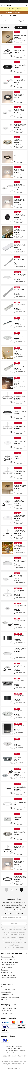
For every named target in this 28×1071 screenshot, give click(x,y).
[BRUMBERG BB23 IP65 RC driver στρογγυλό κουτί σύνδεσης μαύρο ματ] (14, 52)
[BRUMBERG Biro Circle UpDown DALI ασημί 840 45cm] (14, 398)
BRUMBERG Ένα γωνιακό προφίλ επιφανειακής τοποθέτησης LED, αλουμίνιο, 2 (19, 365)
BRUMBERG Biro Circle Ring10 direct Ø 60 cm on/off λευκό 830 (20, 591)
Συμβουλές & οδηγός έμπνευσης (10, 997)
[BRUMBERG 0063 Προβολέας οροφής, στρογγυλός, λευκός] (14, 714)
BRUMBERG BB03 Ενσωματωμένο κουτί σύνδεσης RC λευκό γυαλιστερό (19, 501)
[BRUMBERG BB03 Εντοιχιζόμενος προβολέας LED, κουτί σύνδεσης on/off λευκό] (14, 668)
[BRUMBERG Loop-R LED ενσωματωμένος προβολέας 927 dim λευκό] (14, 624)
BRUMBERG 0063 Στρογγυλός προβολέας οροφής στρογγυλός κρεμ (19, 350)
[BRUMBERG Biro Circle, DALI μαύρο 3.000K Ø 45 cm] (14, 488)
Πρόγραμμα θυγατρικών (8, 989)
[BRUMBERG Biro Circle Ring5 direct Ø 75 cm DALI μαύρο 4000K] (14, 533)
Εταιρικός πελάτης (6, 992)
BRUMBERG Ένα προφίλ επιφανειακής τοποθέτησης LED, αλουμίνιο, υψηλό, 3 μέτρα (20, 290)
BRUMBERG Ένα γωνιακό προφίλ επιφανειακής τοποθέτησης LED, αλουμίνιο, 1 (19, 305)
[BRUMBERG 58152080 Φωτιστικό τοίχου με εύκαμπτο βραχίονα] (14, 639)
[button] (11, 41)
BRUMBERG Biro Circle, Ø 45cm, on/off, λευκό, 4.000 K (20, 516)
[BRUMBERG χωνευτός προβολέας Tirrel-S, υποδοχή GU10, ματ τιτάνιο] (14, 759)
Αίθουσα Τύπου (5, 1000)
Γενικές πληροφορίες (9, 1005)
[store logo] (8, 5)
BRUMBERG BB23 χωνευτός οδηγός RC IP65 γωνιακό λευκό (20, 80)
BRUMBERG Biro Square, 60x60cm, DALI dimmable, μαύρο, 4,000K (19, 786)
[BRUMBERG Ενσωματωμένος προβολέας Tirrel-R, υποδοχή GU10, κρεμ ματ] (14, 142)
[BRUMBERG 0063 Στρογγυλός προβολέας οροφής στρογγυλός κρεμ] (14, 353)
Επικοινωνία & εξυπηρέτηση (11, 953)
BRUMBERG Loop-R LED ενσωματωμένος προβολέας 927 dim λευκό (19, 621)
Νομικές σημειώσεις (7, 1013)
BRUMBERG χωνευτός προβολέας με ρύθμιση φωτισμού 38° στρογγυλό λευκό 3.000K (19, 170)
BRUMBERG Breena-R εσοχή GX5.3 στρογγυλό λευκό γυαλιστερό (19, 741)
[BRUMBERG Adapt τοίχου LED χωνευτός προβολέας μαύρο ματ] (14, 217)
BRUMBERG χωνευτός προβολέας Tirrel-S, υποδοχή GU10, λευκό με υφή (19, 817)
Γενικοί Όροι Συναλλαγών (8, 1008)
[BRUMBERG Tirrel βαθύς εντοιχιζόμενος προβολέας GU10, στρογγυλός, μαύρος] (14, 67)
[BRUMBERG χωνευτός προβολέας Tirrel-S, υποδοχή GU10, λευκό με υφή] (14, 819)
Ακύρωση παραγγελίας (8, 957)
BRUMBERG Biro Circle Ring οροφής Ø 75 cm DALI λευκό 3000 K (20, 801)
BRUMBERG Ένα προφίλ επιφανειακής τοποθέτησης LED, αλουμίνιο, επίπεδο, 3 (20, 260)
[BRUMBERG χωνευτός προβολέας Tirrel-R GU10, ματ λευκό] (14, 202)
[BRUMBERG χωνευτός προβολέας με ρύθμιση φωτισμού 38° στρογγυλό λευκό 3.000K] (14, 172)
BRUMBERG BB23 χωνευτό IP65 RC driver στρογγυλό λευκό (20, 125)
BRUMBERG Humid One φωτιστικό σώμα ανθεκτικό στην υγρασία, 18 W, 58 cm (20, 380)
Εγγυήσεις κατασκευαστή (8, 978)
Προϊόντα (5, 21)
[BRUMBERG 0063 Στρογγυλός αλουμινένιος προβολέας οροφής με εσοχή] (14, 232)
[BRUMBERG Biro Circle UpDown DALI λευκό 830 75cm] (14, 473)
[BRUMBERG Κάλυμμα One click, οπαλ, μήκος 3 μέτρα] (14, 247)
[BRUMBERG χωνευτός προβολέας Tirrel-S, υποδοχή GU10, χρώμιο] (14, 684)
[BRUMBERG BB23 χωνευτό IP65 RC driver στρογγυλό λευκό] (14, 127)
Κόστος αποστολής (6, 967)
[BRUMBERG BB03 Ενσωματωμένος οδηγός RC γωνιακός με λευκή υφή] (14, 187)
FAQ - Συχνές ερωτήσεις (8, 959)
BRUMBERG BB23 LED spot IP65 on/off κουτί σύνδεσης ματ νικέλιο (20, 456)
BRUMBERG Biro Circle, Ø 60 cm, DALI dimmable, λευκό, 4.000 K (20, 440)
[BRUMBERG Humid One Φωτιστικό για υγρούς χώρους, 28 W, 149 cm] (14, 323)
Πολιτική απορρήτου (7, 1011)
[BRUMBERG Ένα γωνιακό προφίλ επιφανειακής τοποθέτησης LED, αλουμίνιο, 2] (14, 368)
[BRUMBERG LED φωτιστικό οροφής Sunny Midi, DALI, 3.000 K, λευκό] (14, 653)
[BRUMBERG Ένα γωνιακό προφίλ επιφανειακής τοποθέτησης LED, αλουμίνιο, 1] (14, 307)
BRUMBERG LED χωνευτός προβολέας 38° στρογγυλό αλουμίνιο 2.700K (20, 771)
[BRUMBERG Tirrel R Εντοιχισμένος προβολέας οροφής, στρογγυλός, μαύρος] (14, 37)
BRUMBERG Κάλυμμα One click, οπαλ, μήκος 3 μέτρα (20, 245)
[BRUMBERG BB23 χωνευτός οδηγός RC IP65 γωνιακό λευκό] (14, 82)
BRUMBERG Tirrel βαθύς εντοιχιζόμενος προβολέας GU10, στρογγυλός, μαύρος (20, 65)
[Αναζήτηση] (23, 5)
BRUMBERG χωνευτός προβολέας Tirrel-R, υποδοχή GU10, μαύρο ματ (19, 95)
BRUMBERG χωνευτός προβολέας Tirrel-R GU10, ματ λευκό (19, 200)
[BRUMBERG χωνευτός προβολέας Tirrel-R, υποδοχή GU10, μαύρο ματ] (14, 97)
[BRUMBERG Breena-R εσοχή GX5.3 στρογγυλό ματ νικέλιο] (14, 834)
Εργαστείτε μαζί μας (7, 994)
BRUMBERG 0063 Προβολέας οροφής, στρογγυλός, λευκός (18, 711)
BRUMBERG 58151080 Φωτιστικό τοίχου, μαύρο (19, 696)
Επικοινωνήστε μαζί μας (8, 965)
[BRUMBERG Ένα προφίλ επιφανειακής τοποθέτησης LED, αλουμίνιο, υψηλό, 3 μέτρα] (14, 292)
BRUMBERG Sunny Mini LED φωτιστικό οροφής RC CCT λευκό (20, 561)
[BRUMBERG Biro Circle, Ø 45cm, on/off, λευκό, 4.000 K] (14, 518)
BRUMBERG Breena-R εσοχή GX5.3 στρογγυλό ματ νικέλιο (20, 832)
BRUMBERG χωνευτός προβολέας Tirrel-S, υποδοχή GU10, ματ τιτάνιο (20, 756)
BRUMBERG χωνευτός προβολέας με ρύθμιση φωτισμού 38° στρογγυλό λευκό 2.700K (19, 110)
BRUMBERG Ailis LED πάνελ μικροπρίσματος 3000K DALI (20, 275)
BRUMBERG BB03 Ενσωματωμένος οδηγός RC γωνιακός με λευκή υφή (20, 185)
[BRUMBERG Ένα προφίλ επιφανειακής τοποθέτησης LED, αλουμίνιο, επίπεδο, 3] (14, 262)
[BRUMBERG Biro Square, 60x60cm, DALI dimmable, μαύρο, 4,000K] (14, 789)
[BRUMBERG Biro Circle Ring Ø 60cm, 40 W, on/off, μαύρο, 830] (14, 879)
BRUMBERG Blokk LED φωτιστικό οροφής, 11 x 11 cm (19, 726)
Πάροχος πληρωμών (8, 1018)
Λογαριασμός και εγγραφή (8, 975)
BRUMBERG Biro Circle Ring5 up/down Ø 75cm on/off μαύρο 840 (19, 847)
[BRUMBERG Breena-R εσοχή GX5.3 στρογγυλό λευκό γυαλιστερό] (14, 744)
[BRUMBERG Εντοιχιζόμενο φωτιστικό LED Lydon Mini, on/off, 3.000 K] (14, 608)
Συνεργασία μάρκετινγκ (8, 987)
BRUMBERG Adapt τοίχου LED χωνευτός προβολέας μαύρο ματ (19, 215)
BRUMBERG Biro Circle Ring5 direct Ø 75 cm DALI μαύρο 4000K (19, 531)
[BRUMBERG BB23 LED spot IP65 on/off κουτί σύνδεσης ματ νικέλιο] (14, 458)
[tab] (14, 965)
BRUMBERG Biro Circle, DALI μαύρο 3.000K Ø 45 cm (20, 486)
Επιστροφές (4, 970)
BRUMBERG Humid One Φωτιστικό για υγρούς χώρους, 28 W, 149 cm (19, 320)
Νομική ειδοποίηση (19, 1046)
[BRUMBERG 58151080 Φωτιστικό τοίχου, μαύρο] (14, 699)
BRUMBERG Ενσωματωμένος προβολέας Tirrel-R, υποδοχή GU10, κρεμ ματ (19, 140)
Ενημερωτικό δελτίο (7, 984)
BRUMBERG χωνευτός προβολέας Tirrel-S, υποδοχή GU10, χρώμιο (19, 681)
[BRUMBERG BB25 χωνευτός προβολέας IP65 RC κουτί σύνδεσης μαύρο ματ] (14, 157)
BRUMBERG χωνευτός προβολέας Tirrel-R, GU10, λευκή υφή (20, 335)
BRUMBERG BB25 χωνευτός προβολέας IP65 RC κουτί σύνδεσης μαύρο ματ (20, 152)
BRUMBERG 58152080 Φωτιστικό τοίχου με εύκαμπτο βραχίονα (19, 636)
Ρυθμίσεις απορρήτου (9, 1046)
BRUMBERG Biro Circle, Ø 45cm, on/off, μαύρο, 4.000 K (20, 410)
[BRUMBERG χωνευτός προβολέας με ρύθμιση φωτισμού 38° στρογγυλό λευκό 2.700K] (14, 112)
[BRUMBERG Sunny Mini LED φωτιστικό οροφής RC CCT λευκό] (14, 563)
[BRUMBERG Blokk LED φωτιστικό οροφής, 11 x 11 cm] (14, 729)
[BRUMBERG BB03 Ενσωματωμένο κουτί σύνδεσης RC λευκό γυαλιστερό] (14, 503)
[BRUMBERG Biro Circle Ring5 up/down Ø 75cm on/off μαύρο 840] (14, 849)
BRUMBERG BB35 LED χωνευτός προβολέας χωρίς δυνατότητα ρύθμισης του (20, 576)
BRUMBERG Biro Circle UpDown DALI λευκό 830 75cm (19, 471)
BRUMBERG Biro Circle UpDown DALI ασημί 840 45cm (19, 395)
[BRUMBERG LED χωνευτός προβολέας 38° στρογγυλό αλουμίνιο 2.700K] (14, 774)
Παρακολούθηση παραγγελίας (9, 962)
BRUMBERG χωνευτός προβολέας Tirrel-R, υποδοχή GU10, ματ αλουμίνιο (19, 862)
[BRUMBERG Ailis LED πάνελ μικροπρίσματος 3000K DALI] (14, 277)
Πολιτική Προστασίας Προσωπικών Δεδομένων (14, 1050)
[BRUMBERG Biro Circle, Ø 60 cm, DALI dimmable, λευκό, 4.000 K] (14, 443)
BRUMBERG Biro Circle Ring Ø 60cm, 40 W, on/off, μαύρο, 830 (20, 877)
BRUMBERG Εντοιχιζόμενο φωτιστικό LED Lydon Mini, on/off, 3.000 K (20, 606)
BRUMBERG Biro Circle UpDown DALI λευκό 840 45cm (19, 425)
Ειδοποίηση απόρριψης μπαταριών (14, 1052)
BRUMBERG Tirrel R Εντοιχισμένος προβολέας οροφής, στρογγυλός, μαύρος (19, 34)
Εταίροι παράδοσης (8, 1036)
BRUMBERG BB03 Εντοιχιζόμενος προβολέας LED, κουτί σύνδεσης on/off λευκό (20, 666)
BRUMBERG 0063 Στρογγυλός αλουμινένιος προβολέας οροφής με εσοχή (19, 230)
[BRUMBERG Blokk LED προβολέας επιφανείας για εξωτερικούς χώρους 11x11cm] (14, 548)
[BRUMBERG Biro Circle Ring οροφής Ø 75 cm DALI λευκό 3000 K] (14, 804)
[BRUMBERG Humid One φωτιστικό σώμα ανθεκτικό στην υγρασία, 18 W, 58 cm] (14, 383)
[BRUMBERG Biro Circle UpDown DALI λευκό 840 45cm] (14, 428)
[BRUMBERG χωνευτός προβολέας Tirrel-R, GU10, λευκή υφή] (14, 338)
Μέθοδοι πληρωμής (6, 972)
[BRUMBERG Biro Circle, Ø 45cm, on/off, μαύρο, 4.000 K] (14, 413)
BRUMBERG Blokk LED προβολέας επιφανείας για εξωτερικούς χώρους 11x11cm (20, 546)
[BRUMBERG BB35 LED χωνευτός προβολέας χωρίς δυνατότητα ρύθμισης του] (14, 578)
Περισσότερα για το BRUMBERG (19, 20)
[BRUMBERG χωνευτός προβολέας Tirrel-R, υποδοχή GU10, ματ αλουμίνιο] (14, 864)
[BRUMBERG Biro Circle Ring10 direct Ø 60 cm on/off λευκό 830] (14, 593)
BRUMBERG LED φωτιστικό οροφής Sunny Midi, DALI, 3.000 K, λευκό (20, 649)
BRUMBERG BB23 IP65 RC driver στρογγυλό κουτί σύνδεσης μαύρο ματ (19, 49)
